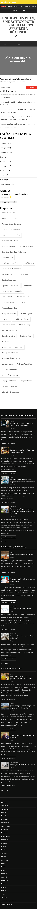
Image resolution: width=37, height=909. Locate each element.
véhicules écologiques (10, 392)
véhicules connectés (10, 386)
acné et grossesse (9, 213)
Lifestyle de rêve (23, 297)
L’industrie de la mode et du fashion (22, 554)
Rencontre (4, 880)
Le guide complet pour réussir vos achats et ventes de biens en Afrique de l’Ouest (22, 511)
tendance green (26, 336)
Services (4, 890)
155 (6, 542)
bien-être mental (8, 246)
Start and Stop (24, 325)
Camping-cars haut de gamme (14, 252)
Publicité (4, 877)
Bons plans (4, 819)
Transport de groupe (10, 353)
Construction (5, 826)
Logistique (14, 762)
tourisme (5, 342)
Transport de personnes (8, 901)
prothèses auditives (21, 319)
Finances (4, 833)
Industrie (4, 843)
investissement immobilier (12, 291)
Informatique (5, 836)
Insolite (3, 850)
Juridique (4, 853)
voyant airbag (26, 381)
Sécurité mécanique (9, 330)
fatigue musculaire (9, 274)
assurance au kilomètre (11, 235)
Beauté (3, 812)
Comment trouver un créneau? (20, 608)
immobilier (28, 286)
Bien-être (4, 816)
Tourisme (4, 897)
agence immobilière (9, 218)
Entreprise (14, 576)
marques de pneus (9, 314)
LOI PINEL (23, 302)
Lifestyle (13, 733)
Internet (13, 606)
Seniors (3, 887)
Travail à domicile (6, 904)
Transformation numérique (12, 347)
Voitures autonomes (9, 370)
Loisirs (13, 703)
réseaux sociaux (8, 325)
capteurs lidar (7, 258)
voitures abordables (25, 364)
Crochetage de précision (11, 263)
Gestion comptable (9, 280)
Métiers (3, 867)
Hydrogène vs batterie (10, 286)
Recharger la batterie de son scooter (22, 765)
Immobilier (14, 506)
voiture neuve (7, 364)
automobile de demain (11, 241)
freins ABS (25, 274)
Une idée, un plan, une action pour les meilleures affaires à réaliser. (18, 25)
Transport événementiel (11, 358)
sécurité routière (8, 336)
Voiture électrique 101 (10, 375)
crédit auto (29, 263)
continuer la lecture (8, 699)
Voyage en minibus (9, 381)
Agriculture (4, 805)
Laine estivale (7, 297)
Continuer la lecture (8, 443)
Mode (12, 552)
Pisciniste (5, 319)
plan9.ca (4, 802)
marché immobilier (9, 308)
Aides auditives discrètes (11, 224)
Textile (3, 894)
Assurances (5, 809)
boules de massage (27, 246)
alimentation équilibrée (11, 230)
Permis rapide (26, 314)
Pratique (13, 421)
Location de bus (8, 302)
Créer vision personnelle (11, 269)
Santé (12, 477)
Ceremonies (5, 822)
